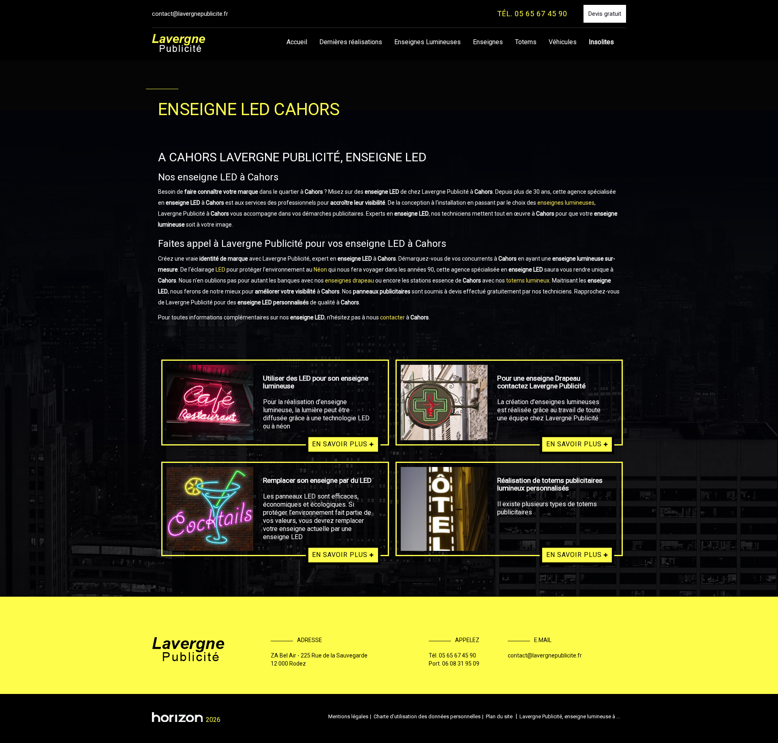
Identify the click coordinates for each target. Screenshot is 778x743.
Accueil (296, 42)
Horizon (177, 717)
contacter (392, 317)
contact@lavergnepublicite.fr (190, 13)
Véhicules (563, 42)
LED (221, 269)
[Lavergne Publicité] (178, 43)
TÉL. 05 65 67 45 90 (532, 13)
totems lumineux (527, 280)
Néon (321, 269)
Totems (525, 42)
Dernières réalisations (350, 42)
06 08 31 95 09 (460, 663)
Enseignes (488, 42)
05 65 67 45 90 (457, 655)
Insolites (601, 42)
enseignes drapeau (349, 280)
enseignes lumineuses (565, 202)
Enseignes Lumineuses (427, 42)
